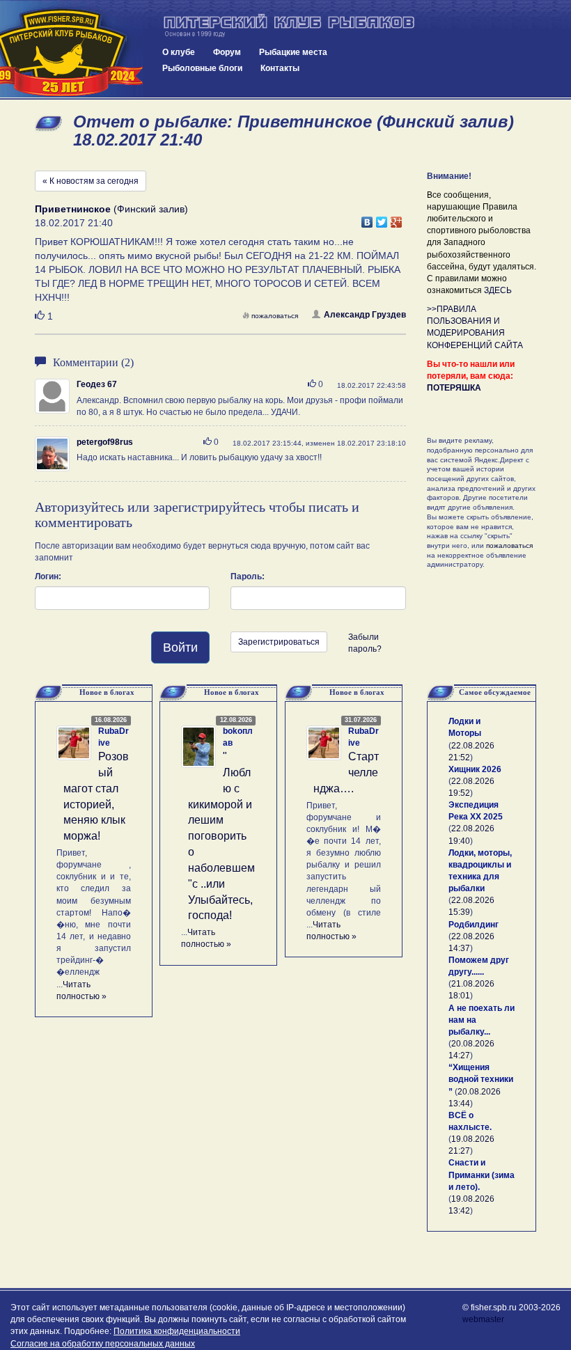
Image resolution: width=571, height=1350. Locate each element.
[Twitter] (382, 218)
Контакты (279, 68)
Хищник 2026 (474, 769)
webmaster (483, 1319)
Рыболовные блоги (202, 68)
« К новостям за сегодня (90, 181)
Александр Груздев (365, 315)
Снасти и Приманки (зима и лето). (481, 1174)
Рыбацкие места (293, 52)
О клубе (178, 52)
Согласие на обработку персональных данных (102, 1344)
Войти (180, 647)
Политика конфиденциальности (177, 1331)
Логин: (48, 576)
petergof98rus (105, 442)
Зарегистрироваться (279, 642)
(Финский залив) (111, 208)
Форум (227, 52)
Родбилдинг (473, 924)
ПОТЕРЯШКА (454, 388)
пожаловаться (274, 316)
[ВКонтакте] (367, 218)
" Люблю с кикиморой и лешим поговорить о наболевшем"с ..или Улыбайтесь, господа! (221, 836)
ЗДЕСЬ (498, 290)
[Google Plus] (396, 218)
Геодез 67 (97, 384)
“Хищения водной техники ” (480, 1079)
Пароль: (247, 576)
